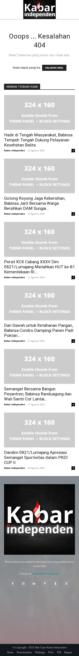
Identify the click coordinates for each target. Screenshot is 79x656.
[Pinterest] (45, 584)
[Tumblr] (56, 584)
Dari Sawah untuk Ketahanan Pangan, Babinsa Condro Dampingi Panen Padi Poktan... (38, 330)
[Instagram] (23, 584)
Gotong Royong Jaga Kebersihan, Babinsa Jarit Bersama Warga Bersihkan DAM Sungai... (34, 203)
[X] (66, 584)
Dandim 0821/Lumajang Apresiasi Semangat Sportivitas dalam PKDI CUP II (36, 457)
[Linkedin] (34, 584)
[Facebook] (12, 584)
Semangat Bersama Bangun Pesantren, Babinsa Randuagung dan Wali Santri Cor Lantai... (38, 393)
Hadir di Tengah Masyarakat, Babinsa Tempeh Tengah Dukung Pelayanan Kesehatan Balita (38, 140)
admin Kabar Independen (46, 573)
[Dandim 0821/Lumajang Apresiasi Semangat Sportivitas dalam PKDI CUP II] (39, 430)
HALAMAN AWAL (54, 67)
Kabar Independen (14, 150)
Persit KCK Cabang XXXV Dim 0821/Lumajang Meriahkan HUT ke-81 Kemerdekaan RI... (39, 266)
